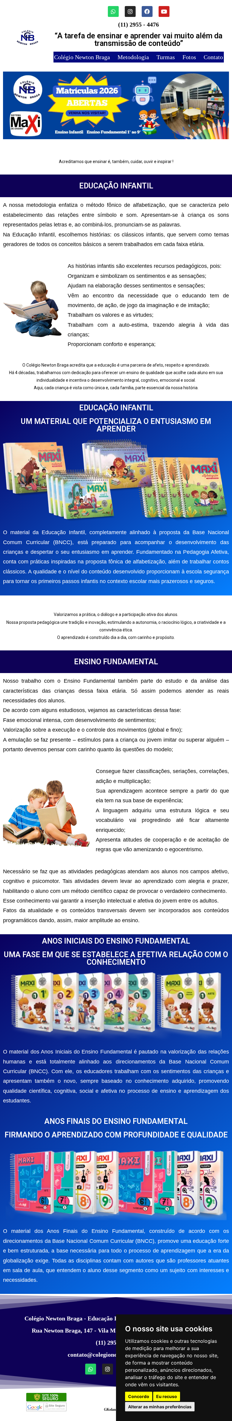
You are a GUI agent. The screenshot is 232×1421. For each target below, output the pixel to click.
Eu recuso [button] (166, 1396)
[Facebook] (147, 11)
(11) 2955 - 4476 (138, 24)
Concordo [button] (138, 1396)
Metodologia (133, 57)
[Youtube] (164, 11)
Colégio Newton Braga (82, 57)
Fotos (189, 57)
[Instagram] (130, 11)
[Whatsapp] (113, 11)
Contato (212, 57)
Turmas (165, 57)
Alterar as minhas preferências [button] (160, 1406)
